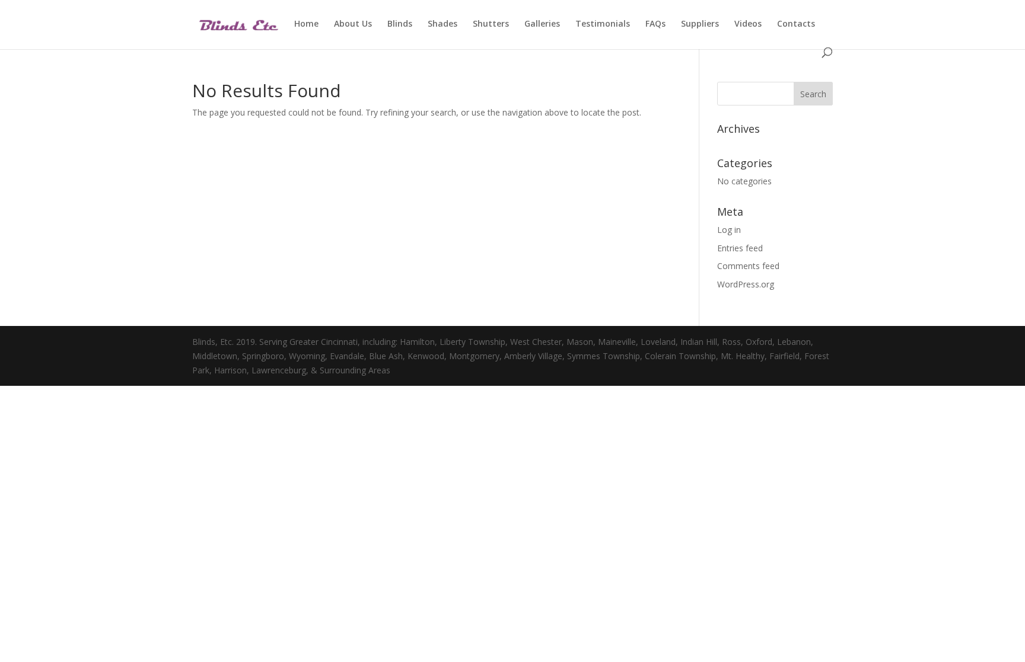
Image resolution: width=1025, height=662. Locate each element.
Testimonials (602, 24)
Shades (442, 24)
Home (306, 24)
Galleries (542, 24)
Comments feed (748, 265)
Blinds (399, 24)
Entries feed (740, 248)
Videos (748, 24)
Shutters (491, 24)
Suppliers (700, 24)
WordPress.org (745, 284)
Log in (729, 229)
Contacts (796, 24)
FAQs (655, 24)
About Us (353, 24)
